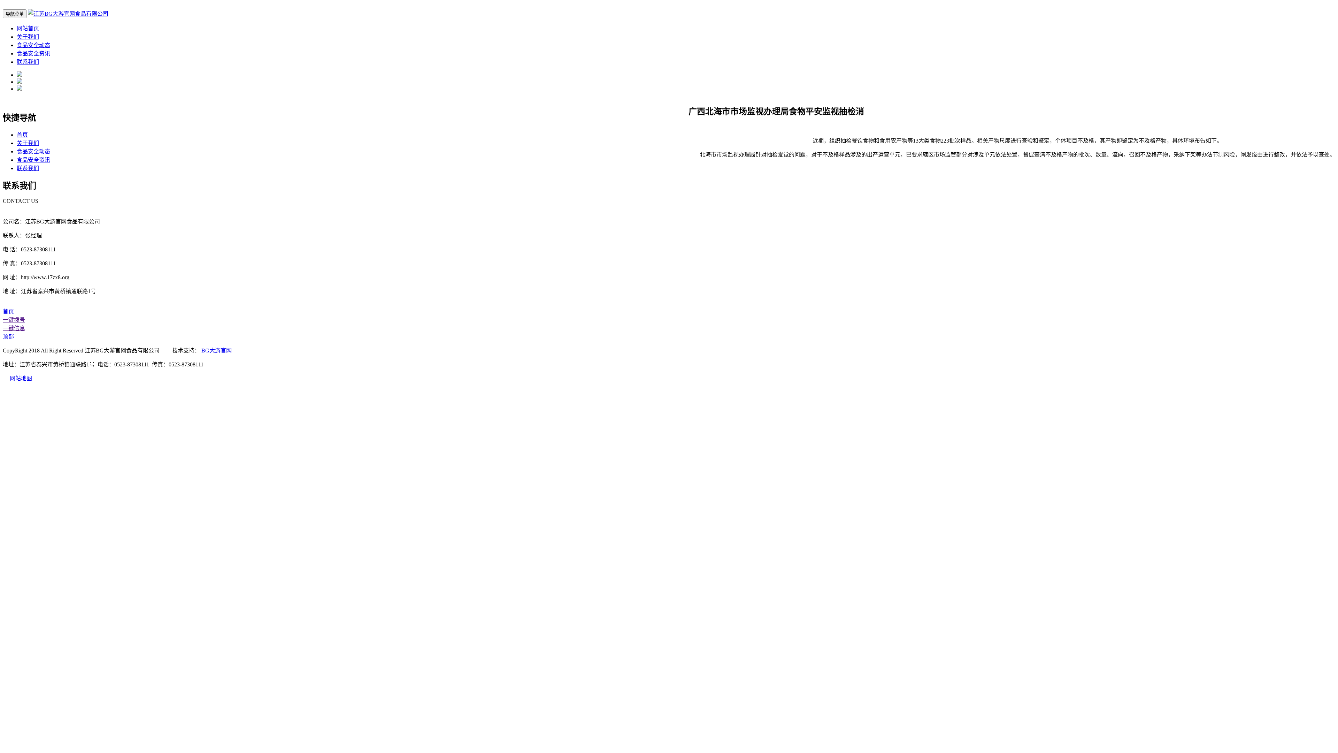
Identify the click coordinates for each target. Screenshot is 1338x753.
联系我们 (28, 62)
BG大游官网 (216, 350)
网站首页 (28, 28)
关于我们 (28, 37)
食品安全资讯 (33, 53)
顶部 (8, 337)
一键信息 (14, 328)
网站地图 (21, 378)
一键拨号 (14, 320)
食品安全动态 (33, 45)
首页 (22, 135)
